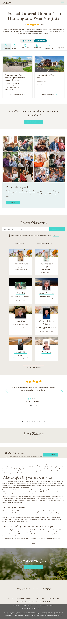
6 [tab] (35, 421)
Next (60, 391)
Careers (29, 598)
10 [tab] (44, 421)
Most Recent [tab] (20, 243)
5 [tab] (32, 421)
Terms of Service (54, 598)
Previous (6, 394)
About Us (10, 598)
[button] (62, 2)
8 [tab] (39, 421)
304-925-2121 (41, 85)
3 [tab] (27, 421)
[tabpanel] (33, 396)
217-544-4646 (9, 458)
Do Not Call (33, 601)
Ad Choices (45, 601)
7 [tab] (37, 421)
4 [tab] (30, 421)
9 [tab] (42, 421)
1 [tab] (22, 421)
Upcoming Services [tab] (44, 243)
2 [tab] (25, 421)
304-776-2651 (9, 89)
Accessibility (22, 601)
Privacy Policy (40, 598)
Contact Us (20, 598)
